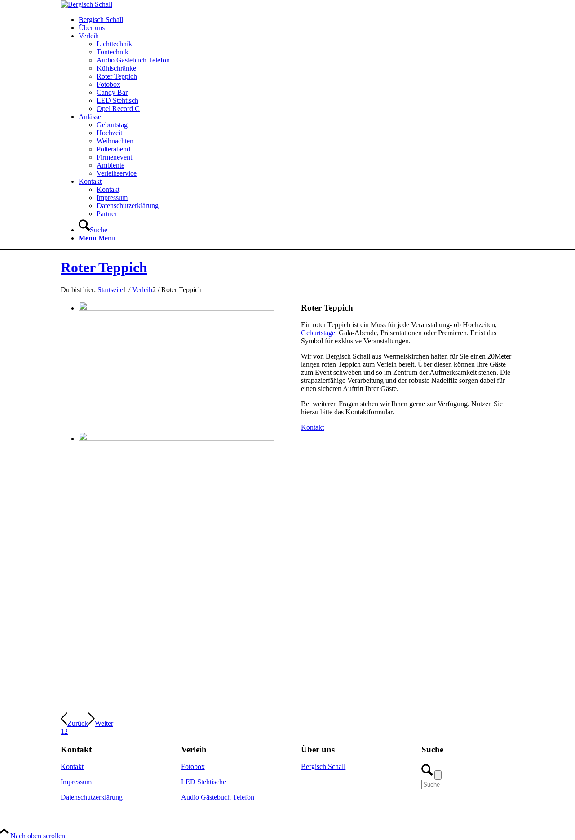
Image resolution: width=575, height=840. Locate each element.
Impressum (76, 782)
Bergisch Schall (323, 766)
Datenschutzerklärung (92, 797)
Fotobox (193, 766)
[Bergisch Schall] (86, 4)
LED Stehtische (203, 782)
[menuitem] (296, 20)
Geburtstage (318, 333)
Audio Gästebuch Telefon (217, 797)
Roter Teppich (104, 267)
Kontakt (72, 766)
